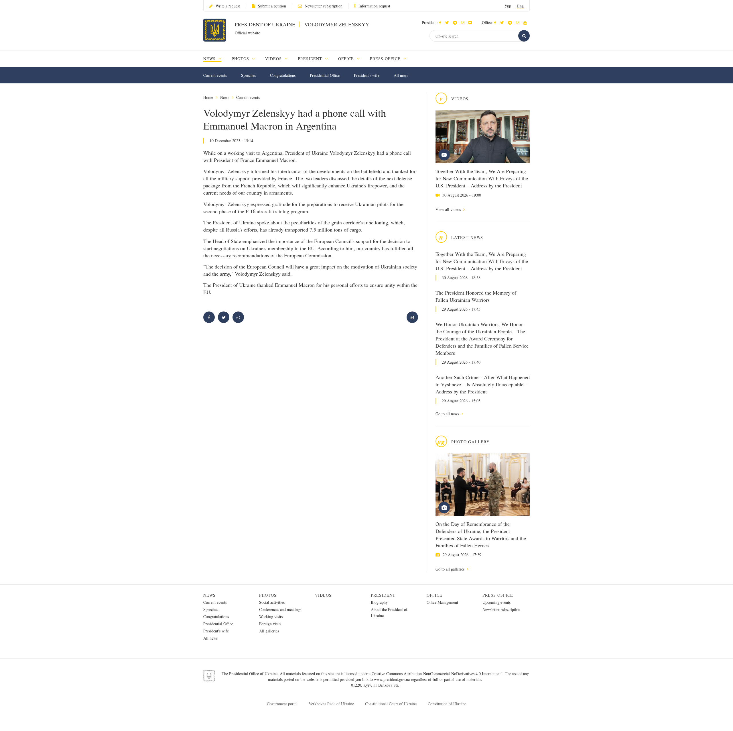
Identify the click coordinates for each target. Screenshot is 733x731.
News (224, 97)
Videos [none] (274, 58)
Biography (379, 602)
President (383, 595)
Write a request (228, 6)
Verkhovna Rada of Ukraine (331, 703)
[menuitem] (214, 58)
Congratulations (282, 75)
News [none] (210, 58)
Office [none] (346, 58)
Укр (508, 6)
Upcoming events (496, 602)
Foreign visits (270, 623)
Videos (323, 595)
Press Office (497, 595)
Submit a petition (272, 6)
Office (434, 595)
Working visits (271, 616)
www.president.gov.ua (392, 679)
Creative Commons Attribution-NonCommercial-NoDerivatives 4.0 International (437, 673)
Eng (520, 6)
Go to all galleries (451, 569)
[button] (448, 22)
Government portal (282, 703)
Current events (215, 75)
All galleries (269, 631)
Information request (374, 6)
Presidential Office (325, 75)
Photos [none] (241, 58)
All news (401, 75)
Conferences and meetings (280, 609)
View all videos (449, 209)
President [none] (311, 58)
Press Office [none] (386, 58)
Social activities (272, 602)
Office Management (442, 602)
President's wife (366, 75)
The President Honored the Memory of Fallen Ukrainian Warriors (476, 296)
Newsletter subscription (323, 6)
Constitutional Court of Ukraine (391, 703)
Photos (268, 595)
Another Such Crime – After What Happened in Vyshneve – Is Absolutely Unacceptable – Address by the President (483, 384)
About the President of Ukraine (389, 612)
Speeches (248, 75)
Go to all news (448, 413)
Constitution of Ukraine (447, 703)
